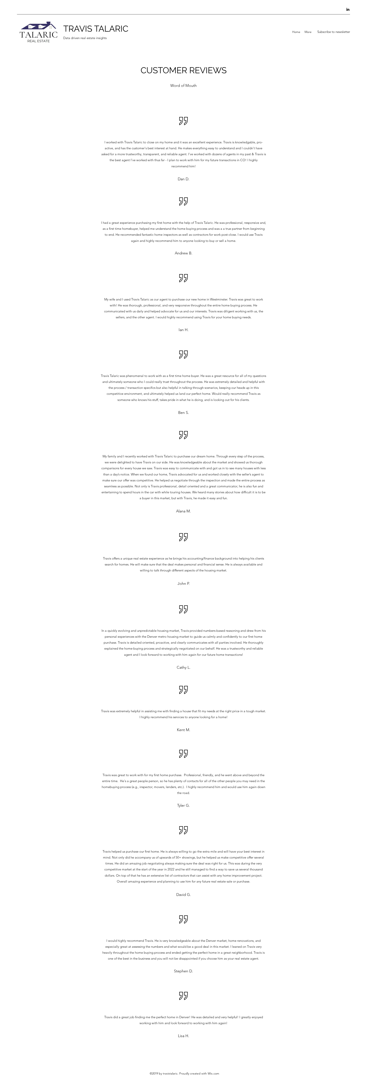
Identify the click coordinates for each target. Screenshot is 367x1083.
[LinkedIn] (348, 9)
